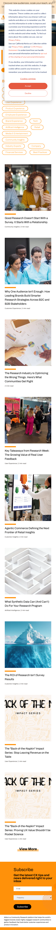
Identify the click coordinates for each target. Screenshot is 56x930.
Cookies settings (28, 79)
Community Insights (15, 140)
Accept (28, 86)
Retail (37, 127)
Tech (35, 121)
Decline (28, 93)
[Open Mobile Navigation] (52, 17)
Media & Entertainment (17, 133)
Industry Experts (13, 146)
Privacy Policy (14, 40)
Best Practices (40, 152)
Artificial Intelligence (15, 127)
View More (28, 849)
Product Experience (15, 108)
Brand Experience (14, 121)
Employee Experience (16, 115)
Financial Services (14, 152)
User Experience (13, 102)
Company (36, 146)
